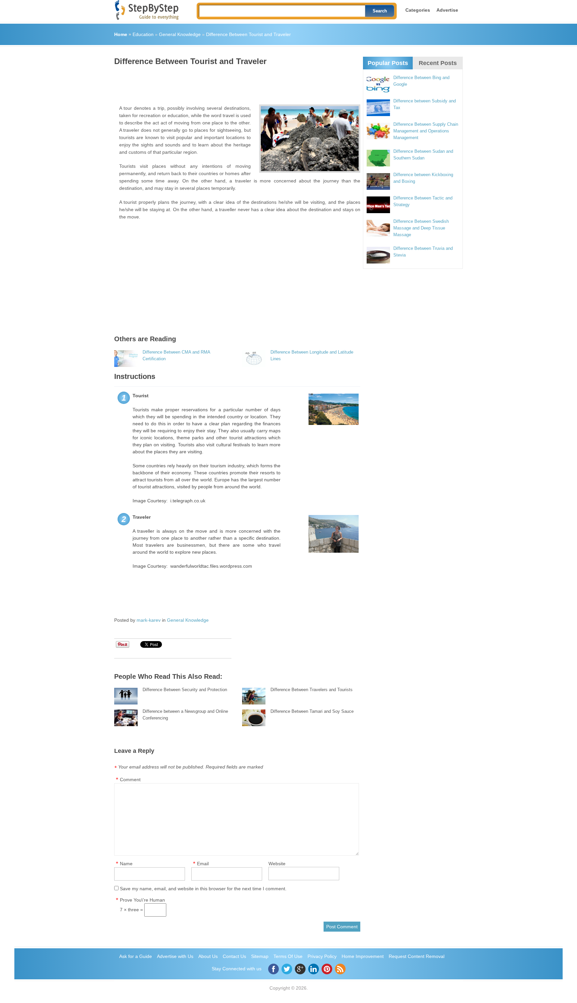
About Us (208, 956)
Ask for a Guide (135, 956)
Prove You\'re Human (142, 900)
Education (143, 34)
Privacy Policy (322, 956)
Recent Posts (438, 63)
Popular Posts (388, 63)
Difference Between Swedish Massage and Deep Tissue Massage (421, 228)
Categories (417, 10)
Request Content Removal (416, 956)
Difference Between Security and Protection (185, 689)
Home (120, 34)
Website (276, 863)
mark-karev (149, 620)
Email (203, 863)
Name (126, 863)
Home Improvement (363, 956)
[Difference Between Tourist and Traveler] (309, 138)
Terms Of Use (288, 956)
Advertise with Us (175, 956)
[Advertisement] (235, 83)
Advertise (447, 10)
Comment (130, 779)
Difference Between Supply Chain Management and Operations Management (425, 131)
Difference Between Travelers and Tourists (311, 689)
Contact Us (234, 956)
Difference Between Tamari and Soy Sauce (312, 711)
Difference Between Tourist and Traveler (248, 34)
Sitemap (259, 956)
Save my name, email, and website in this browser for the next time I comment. (203, 888)
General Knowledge (180, 34)
